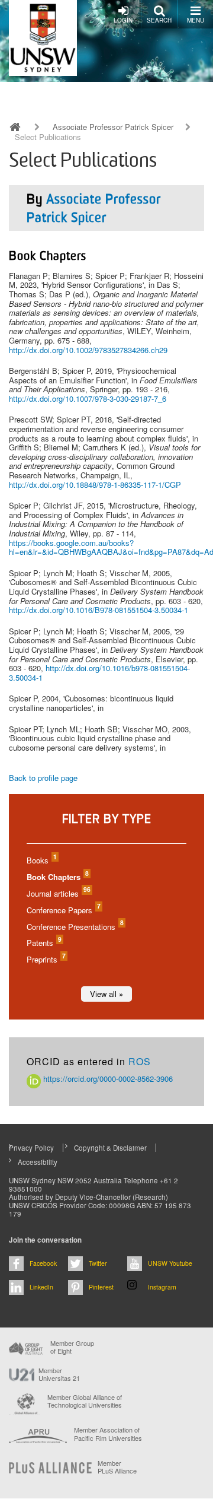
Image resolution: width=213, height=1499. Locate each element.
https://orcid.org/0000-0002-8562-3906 (107, 1078)
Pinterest (101, 1286)
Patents (43, 942)
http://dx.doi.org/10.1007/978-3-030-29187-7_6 (87, 398)
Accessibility (37, 1162)
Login (123, 20)
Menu (195, 20)
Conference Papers (63, 910)
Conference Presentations (74, 926)
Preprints (45, 959)
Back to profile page (43, 777)
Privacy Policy (31, 1148)
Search (159, 20)
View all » (106, 993)
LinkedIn (41, 1286)
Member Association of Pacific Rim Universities (108, 1434)
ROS (139, 1061)
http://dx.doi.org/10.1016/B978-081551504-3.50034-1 (98, 609)
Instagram (162, 1286)
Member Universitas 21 (59, 1374)
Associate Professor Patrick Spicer (113, 127)
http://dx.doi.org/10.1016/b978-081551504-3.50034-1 (99, 672)
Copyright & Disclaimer (110, 1148)
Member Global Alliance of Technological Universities (84, 1401)
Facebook (43, 1263)
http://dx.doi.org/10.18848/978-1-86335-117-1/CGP (95, 484)
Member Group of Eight (72, 1347)
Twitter (98, 1263)
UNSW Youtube (170, 1263)
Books (41, 860)
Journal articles (58, 893)
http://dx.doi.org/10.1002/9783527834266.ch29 (88, 349)
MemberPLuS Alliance (117, 1467)
